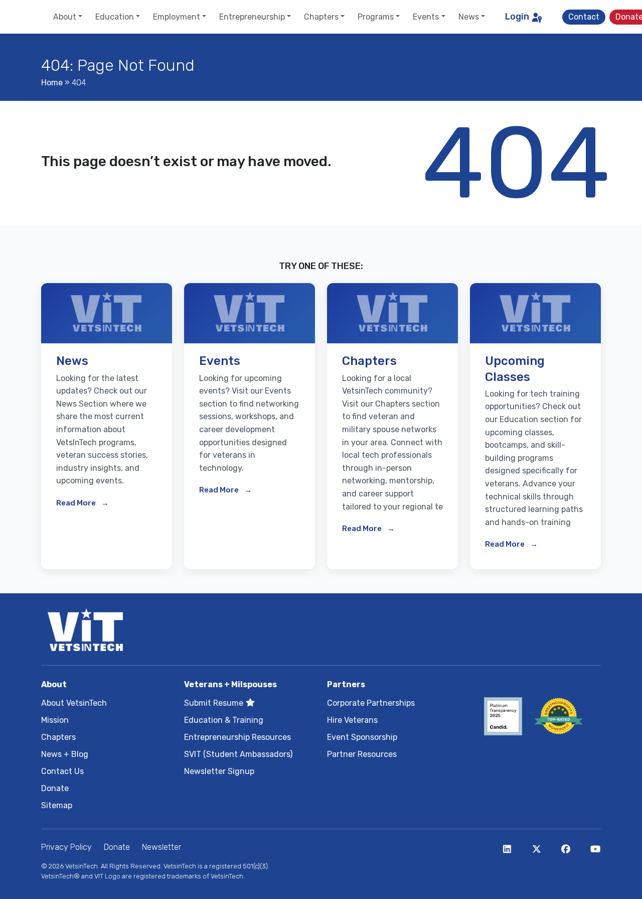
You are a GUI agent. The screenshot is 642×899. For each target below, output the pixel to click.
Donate (55, 788)
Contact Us (62, 771)
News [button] (468, 17)
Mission (55, 720)
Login (517, 16)
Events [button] (426, 17)
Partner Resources (362, 754)
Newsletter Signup (219, 771)
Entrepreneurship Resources (237, 737)
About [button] (64, 17)
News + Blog (64, 754)
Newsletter (161, 847)
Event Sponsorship (362, 737)
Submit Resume (214, 703)
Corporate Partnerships (371, 703)
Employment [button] (176, 17)
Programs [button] (376, 17)
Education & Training (223, 720)
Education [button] (114, 17)
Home (52, 82)
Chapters (58, 737)
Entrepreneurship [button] (252, 17)
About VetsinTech (74, 703)
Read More (76, 502)
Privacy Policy (66, 847)
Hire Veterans (352, 720)
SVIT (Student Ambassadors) (238, 754)
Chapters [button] (321, 17)
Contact (583, 17)
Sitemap (56, 805)
